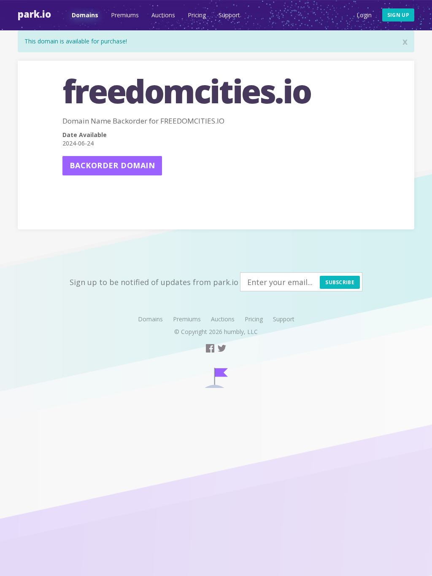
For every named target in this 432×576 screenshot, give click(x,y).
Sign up (398, 15)
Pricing (197, 15)
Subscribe (339, 282)
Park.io (34, 14)
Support (229, 15)
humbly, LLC (241, 332)
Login (364, 15)
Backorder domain (112, 165)
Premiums (125, 15)
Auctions (163, 15)
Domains (85, 15)
